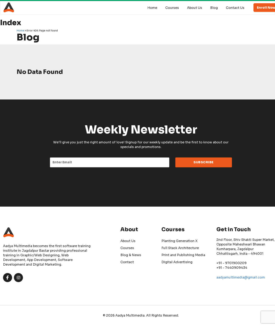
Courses (172, 8)
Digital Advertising (176, 262)
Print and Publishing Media (183, 255)
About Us (194, 8)
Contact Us (235, 8)
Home (152, 8)
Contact (127, 262)
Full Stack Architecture (180, 248)
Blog (214, 8)
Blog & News (130, 255)
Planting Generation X (179, 241)
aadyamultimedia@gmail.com (240, 277)
